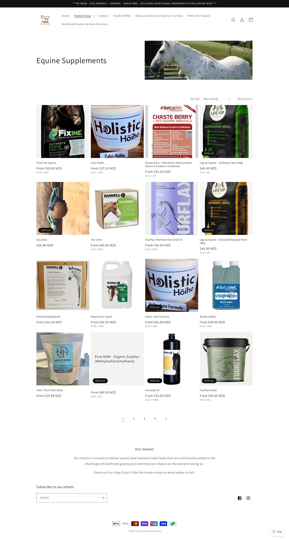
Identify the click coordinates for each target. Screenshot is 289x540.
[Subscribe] (102, 497)
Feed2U (138, 531)
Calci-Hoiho (97, 162)
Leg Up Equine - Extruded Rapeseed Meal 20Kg (223, 241)
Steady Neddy (208, 316)
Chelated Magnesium (48, 316)
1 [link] (123, 418)
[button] (84, 16)
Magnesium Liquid (101, 316)
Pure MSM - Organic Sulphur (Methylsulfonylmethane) (117, 358)
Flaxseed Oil (152, 390)
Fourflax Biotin (208, 390)
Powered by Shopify (152, 531)
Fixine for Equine (46, 162)
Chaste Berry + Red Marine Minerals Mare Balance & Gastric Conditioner (168, 164)
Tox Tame (96, 239)
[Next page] (165, 418)
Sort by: (195, 99)
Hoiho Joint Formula (157, 316)
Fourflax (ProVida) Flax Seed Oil (163, 239)
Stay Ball (41, 239)
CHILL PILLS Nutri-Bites (49, 390)
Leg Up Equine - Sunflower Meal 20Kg (221, 162)
